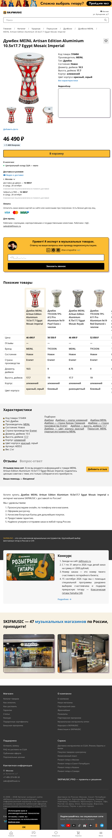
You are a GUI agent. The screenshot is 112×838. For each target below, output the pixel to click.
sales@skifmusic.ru (12, 226)
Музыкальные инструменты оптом (73, 721)
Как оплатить (9, 702)
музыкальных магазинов (60, 621)
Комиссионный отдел (67, 756)
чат (78, 250)
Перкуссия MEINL (97, 428)
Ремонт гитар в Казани (68, 767)
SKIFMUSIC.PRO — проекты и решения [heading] (79, 779)
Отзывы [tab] (10, 461)
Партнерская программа (69, 718)
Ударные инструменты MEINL (60, 431)
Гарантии (7, 710)
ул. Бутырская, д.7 (101, 14)
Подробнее (63, 599)
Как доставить (10, 706)
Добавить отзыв (97, 469)
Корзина (78, 836)
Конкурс (7, 718)
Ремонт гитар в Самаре (68, 771)
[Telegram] (53, 250)
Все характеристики (68, 80)
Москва (105, 11)
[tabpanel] (56, 431)
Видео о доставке (14, 175)
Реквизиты (62, 714)
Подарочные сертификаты (15, 721)
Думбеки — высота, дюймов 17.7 (89, 425)
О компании (63, 699)
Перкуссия (52, 28)
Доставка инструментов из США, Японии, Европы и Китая (81, 747)
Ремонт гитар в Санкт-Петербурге (74, 763)
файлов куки (14, 822)
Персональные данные (14, 757)
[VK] (58, 250)
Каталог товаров (11, 699)
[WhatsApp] (48, 250)
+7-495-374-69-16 (11, 777)
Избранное (56, 836)
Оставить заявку (11, 745)
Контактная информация (17, 765)
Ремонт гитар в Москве (68, 759)
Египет (33, 430)
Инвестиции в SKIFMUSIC (69, 729)
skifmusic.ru (85, 561)
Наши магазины (65, 702)
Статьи (6, 714)
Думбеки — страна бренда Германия (64, 422)
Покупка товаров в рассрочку (72, 752)
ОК (24, 827)
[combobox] (56, 20)
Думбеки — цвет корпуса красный (64, 428)
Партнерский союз (66, 706)
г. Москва (7, 179)
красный (25, 443)
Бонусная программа (13, 725)
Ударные (36, 28)
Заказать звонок (56, 266)
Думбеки (67, 28)
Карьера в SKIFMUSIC (68, 725)
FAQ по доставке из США (15, 749)
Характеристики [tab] (17, 410)
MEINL (79, 57)
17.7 (26, 436)
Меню (101, 836)
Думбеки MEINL (86, 28)
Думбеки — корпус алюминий (71, 420)
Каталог (33, 836)
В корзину (56, 153)
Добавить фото (10, 129)
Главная (11, 836)
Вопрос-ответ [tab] (31, 461)
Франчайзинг (64, 710)
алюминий (20, 440)
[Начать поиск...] (105, 20)
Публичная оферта (12, 753)
